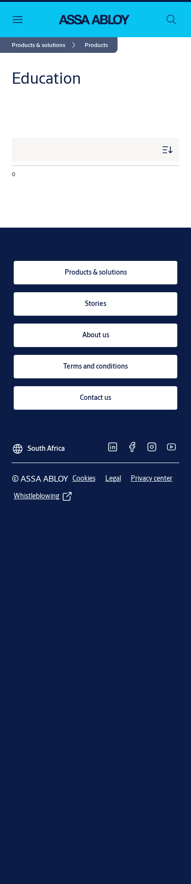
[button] (96, 45)
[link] (45, 45)
